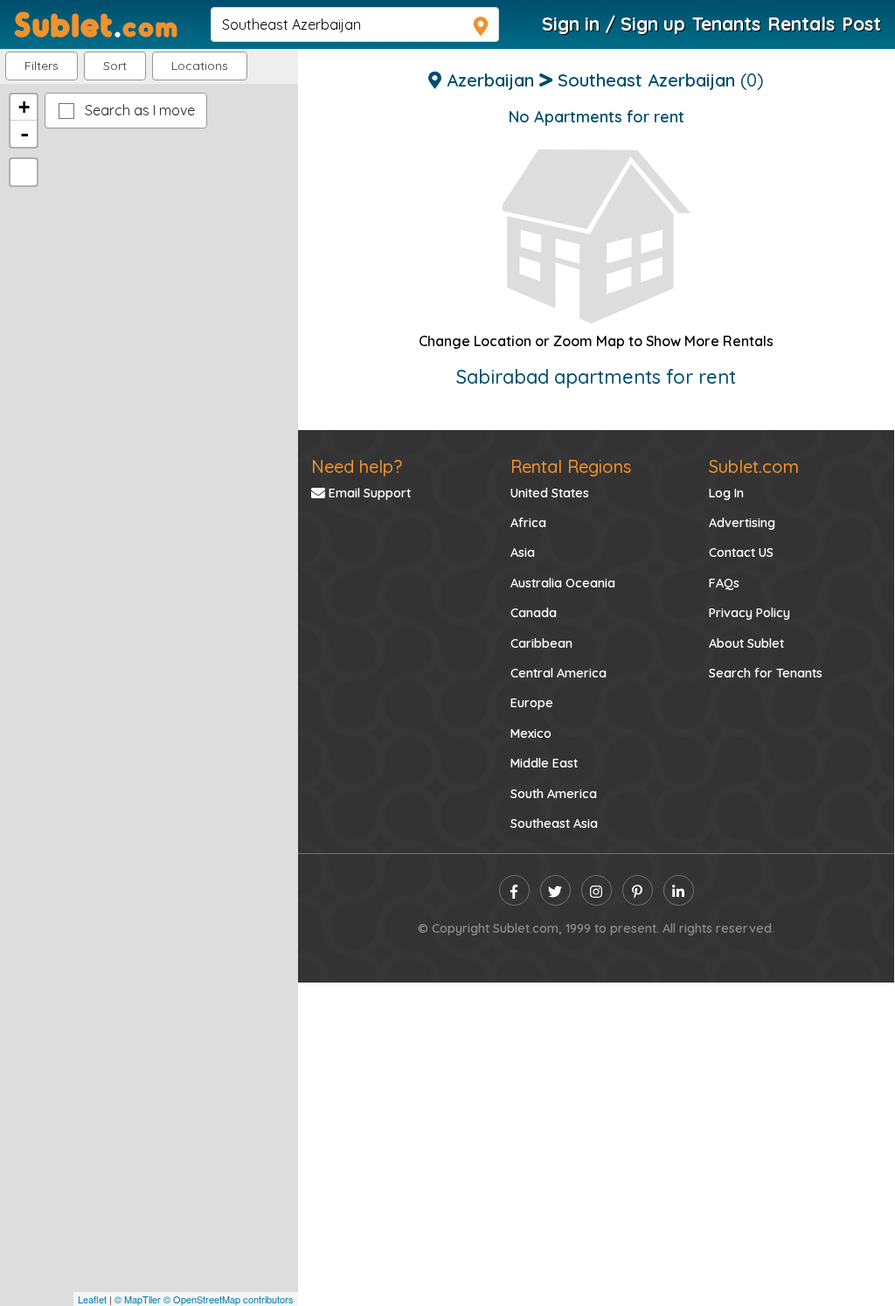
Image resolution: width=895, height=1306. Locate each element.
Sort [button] (115, 65)
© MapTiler (137, 1299)
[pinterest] (637, 890)
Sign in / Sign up (613, 23)
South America (553, 794)
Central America (558, 673)
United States (549, 493)
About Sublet (746, 643)
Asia (522, 552)
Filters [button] (41, 65)
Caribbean (541, 643)
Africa (528, 523)
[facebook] (514, 890)
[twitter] (555, 890)
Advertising (742, 523)
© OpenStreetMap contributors (228, 1299)
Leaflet (92, 1299)
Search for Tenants (765, 673)
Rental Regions (570, 466)
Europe (531, 703)
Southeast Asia (554, 823)
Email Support (368, 493)
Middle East (544, 763)
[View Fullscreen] (23, 172)
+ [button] (24, 107)
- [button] (24, 134)
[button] (199, 66)
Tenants (726, 23)
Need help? (356, 466)
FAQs (724, 583)
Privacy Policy (749, 613)
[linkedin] (678, 890)
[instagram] (596, 890)
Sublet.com (754, 466)
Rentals (801, 23)
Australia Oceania (562, 583)
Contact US (741, 552)
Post (861, 23)
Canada (533, 613)
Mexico (531, 733)
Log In (726, 493)
